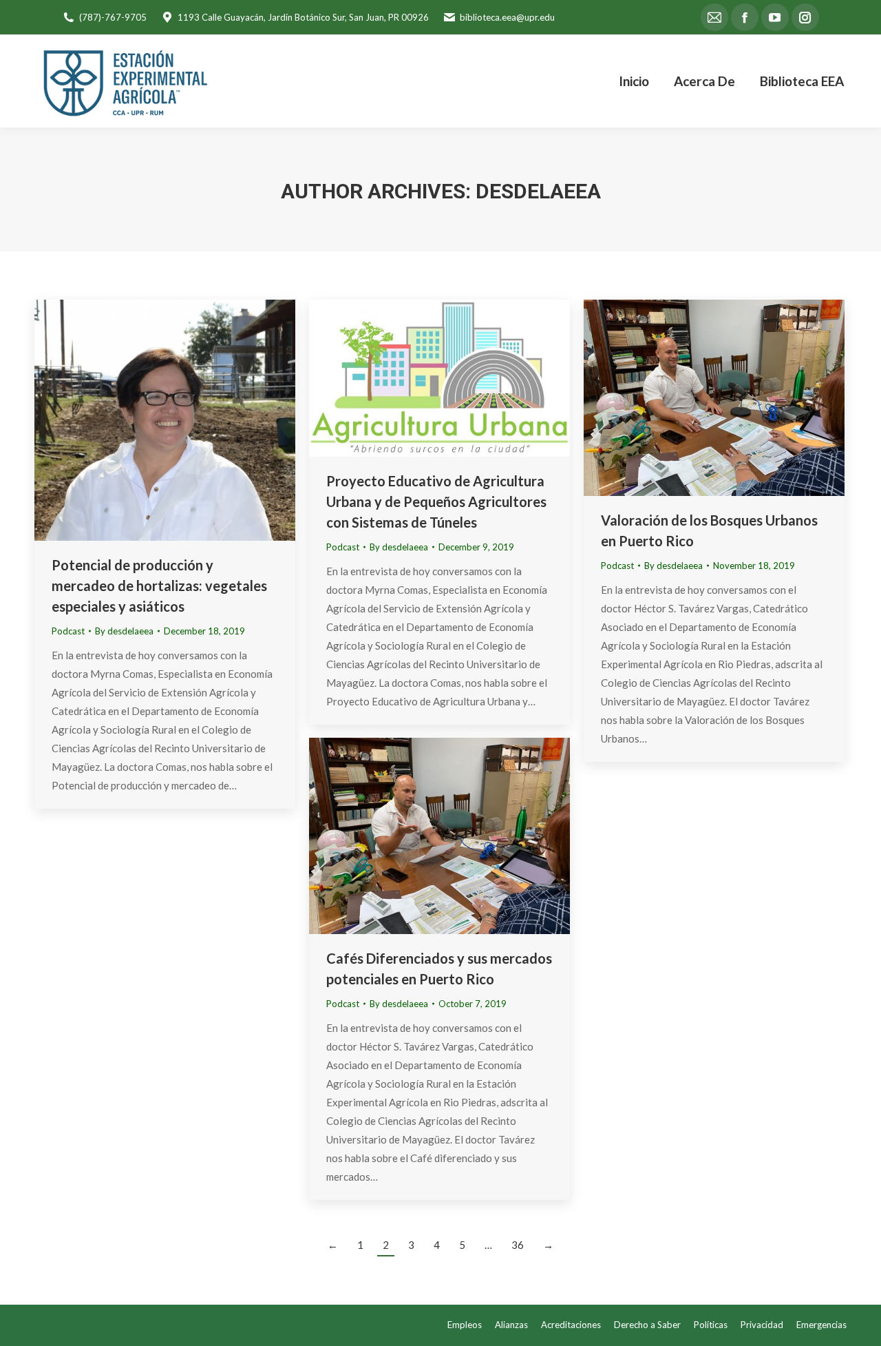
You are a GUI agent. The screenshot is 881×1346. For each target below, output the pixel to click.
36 (517, 1245)
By (124, 630)
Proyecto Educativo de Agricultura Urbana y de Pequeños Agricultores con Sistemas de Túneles (436, 501)
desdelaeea (538, 191)
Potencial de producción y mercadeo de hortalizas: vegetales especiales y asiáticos (159, 585)
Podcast (68, 630)
